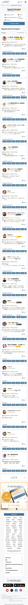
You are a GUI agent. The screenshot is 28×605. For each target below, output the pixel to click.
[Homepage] (5, 2)
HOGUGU (3, 5)
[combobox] (21, 32)
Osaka (8, 5)
